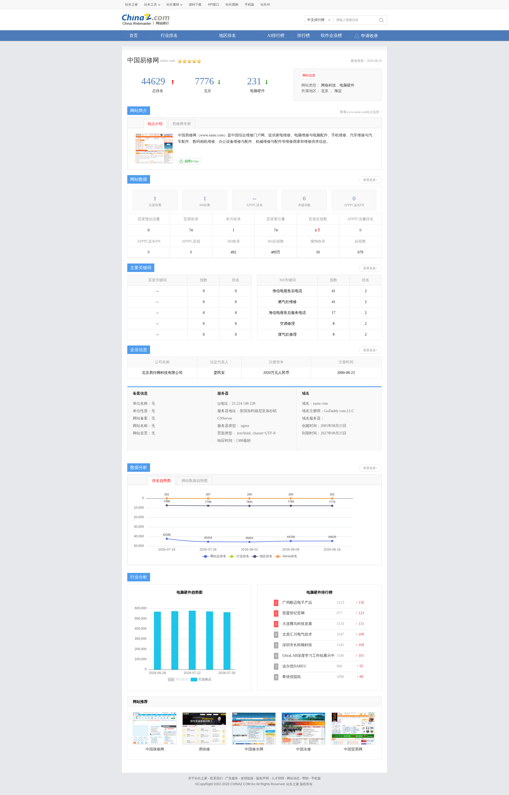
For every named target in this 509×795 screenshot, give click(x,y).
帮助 (305, 778)
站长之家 (131, 4)
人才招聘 (277, 778)
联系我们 (216, 778)
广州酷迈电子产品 (297, 602)
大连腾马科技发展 (297, 624)
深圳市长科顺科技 (297, 645)
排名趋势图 (161, 481)
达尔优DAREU (294, 666)
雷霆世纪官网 (293, 613)
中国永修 (303, 749)
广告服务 (231, 778)
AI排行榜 (275, 35)
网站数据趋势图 (195, 481)
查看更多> (370, 180)
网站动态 (293, 778)
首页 (133, 35)
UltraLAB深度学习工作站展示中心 (308, 658)
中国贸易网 (353, 749)
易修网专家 (181, 124)
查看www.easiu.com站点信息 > (361, 112)
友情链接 (247, 778)
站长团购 (232, 4)
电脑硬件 (257, 91)
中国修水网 (254, 749)
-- (254, 198)
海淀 (338, 91)
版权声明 (262, 778)
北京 (207, 91)
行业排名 (169, 35)
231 (254, 81)
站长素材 (172, 4)
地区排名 (227, 35)
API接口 (213, 4)
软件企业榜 (331, 35)
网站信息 (308, 75)
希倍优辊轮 (291, 677)
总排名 (157, 91)
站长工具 (150, 4)
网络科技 (328, 85)
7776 (204, 81)
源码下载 (195, 4)
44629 (154, 81)
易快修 (204, 749)
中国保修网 (155, 749)
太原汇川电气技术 (297, 634)
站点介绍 (155, 124)
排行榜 (303, 35)
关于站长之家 (197, 778)
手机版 (316, 778)
